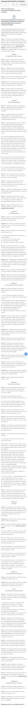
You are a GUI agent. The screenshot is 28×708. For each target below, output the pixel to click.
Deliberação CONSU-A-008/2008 (7, 208)
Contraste (23, 4)
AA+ (14, 4)
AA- (17, 4)
